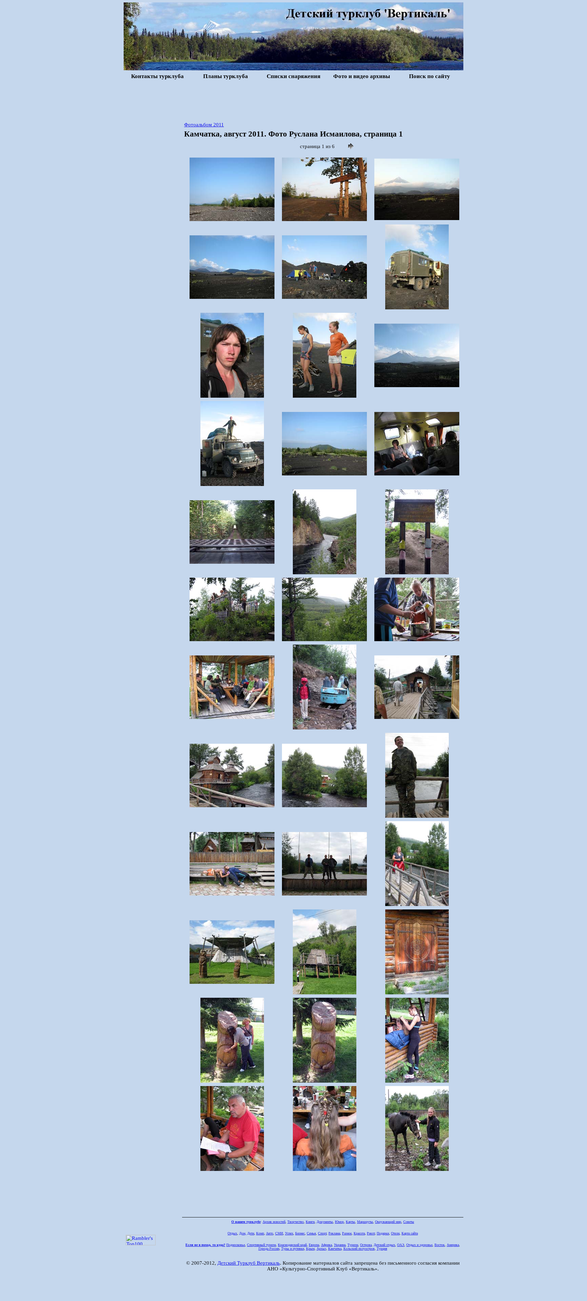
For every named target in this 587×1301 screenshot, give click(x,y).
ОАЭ (400, 1245)
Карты (350, 1222)
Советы (408, 1222)
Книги (310, 1222)
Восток (439, 1245)
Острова (366, 1245)
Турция (382, 1248)
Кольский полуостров (359, 1248)
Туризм (353, 1245)
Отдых (232, 1233)
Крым (310, 1248)
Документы (325, 1222)
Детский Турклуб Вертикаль (248, 1263)
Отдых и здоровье (419, 1245)
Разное (347, 1233)
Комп (260, 1233)
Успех (289, 1233)
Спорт (322, 1233)
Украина (339, 1245)
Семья (311, 1233)
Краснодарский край (292, 1245)
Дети (250, 1233)
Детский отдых (384, 1245)
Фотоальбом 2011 (204, 124)
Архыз (321, 1248)
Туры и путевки (292, 1248)
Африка (326, 1245)
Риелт (371, 1233)
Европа (314, 1245)
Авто (269, 1233)
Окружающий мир (388, 1222)
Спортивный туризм (261, 1245)
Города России (269, 1248)
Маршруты (365, 1222)
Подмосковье (235, 1245)
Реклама (334, 1233)
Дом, (242, 1233)
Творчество (295, 1222)
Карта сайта (410, 1233)
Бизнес (300, 1233)
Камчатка (334, 1248)
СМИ (279, 1233)
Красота (359, 1233)
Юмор (339, 1222)
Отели (395, 1233)
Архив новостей (274, 1222)
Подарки (383, 1233)
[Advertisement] (293, 100)
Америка (453, 1245)
